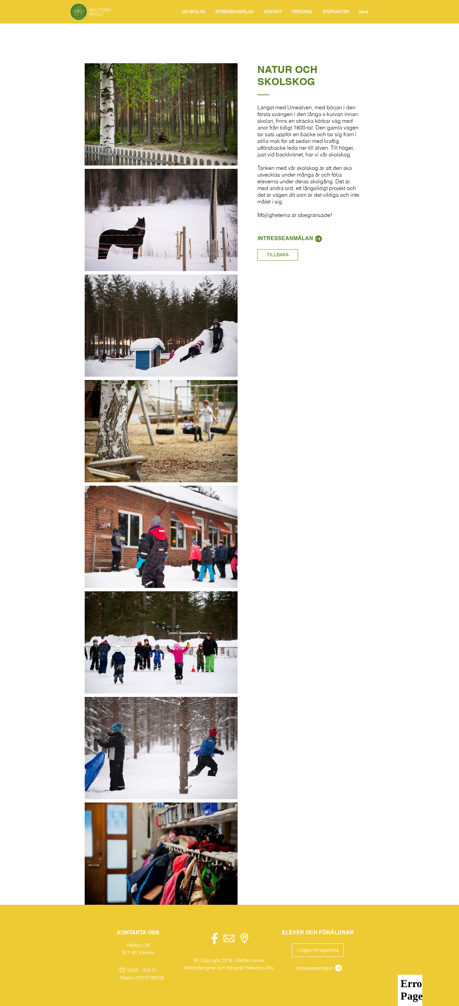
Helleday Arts (259, 968)
